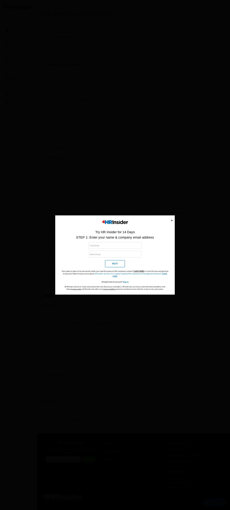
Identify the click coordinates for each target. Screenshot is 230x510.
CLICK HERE (139, 271)
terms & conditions (110, 289)
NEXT (115, 264)
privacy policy (77, 289)
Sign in (126, 282)
